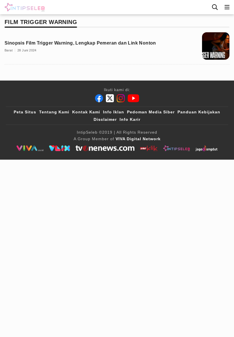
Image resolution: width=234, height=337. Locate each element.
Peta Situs (25, 112)
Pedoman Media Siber (151, 112)
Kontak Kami (86, 112)
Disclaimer (105, 119)
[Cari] (215, 7)
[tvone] (105, 148)
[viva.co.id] (30, 148)
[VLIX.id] (59, 148)
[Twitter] (110, 98)
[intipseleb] (176, 148)
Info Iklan (113, 112)
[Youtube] (133, 98)
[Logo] (23, 7)
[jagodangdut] (206, 148)
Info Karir (130, 119)
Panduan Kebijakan (198, 112)
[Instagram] (121, 98)
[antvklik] (149, 148)
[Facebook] (99, 98)
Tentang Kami (54, 112)
